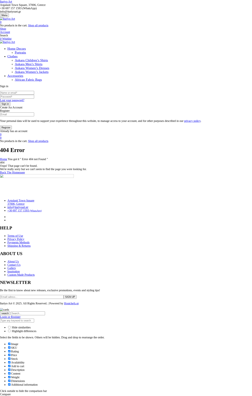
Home (3, 159)
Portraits (20, 52)
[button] (126, 22)
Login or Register (10, 316)
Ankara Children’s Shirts (31, 60)
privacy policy (192, 120)
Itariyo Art (6, 1)
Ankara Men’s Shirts (28, 64)
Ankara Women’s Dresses (32, 68)
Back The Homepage (12, 172)
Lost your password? (12, 100)
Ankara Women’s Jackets (32, 72)
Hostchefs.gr (71, 303)
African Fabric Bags (28, 79)
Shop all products (38, 25)
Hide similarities (21, 327)
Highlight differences (23, 331)
